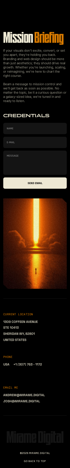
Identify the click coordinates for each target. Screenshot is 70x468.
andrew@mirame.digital (24, 395)
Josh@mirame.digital (21, 401)
